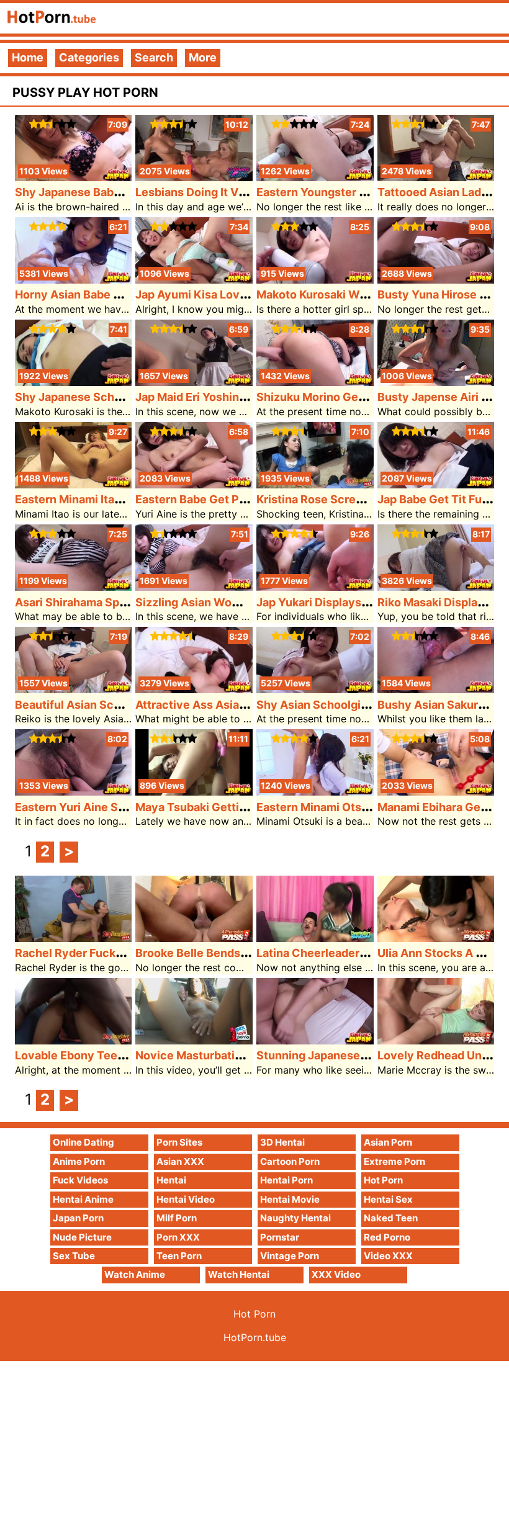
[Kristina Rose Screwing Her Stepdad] (315, 484)
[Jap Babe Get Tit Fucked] (436, 484)
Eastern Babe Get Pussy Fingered (225, 499)
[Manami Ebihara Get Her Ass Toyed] (436, 791)
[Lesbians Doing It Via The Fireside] (194, 177)
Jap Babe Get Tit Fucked (442, 499)
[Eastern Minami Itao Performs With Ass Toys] (73, 484)
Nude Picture (82, 1237)
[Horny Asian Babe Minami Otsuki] (73, 279)
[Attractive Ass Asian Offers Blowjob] (194, 689)
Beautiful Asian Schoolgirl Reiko (101, 704)
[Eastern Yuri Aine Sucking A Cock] (73, 791)
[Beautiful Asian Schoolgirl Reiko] (73, 689)
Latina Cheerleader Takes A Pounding (357, 952)
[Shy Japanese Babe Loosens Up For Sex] (73, 177)
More (203, 57)
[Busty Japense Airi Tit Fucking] (436, 381)
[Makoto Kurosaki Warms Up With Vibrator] (315, 279)
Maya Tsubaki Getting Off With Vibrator (241, 807)
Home (27, 57)
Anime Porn (79, 1161)
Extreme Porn (394, 1161)
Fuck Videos (80, 1180)
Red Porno (387, 1237)
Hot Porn (383, 1180)
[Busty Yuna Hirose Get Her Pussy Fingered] (436, 279)
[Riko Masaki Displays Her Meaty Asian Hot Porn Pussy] (436, 586)
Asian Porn (388, 1142)
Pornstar (279, 1237)
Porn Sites (179, 1142)
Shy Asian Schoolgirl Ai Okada (337, 704)
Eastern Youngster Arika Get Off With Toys (371, 192)
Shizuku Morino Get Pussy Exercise (352, 396)
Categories (89, 57)
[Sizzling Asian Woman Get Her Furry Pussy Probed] (194, 586)
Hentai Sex (388, 1199)
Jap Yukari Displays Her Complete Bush (362, 602)
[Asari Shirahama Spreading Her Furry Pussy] (73, 586)
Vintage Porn (289, 1256)
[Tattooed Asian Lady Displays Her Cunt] (436, 177)
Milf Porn (176, 1218)
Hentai (171, 1180)
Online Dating (83, 1142)
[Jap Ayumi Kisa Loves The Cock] (194, 279)
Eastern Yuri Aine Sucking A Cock (105, 807)
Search (154, 57)
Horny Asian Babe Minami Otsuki (102, 294)
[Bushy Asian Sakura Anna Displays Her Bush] (436, 689)
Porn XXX (178, 1237)
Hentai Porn (286, 1180)
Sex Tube (74, 1256)
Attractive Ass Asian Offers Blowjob (232, 704)
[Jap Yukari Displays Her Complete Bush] (315, 586)
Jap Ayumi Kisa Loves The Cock (221, 294)
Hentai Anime (83, 1199)
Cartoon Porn (290, 1161)
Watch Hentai (238, 1274)
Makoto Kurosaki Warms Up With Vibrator (367, 294)
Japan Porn (78, 1218)
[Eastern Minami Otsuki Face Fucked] (315, 791)
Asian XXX (180, 1161)
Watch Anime (134, 1274)
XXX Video (336, 1274)
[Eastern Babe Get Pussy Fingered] (194, 484)
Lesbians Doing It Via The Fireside (226, 192)
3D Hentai (282, 1142)
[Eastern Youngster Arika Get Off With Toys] (315, 177)
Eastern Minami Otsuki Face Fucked (352, 807)
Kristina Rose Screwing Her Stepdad (353, 499)
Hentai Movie (290, 1199)
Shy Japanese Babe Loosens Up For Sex (122, 192)
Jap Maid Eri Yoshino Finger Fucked (230, 396)
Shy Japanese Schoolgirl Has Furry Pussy (126, 396)
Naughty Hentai (295, 1218)
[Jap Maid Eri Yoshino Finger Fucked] (194, 381)
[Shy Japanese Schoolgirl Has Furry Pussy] (73, 381)
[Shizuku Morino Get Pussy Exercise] (315, 381)
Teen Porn (179, 1256)
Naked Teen (391, 1218)
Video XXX (388, 1256)
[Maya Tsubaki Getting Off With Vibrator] (194, 791)
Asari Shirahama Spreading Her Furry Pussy (132, 602)
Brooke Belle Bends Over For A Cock (233, 952)
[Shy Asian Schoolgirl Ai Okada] (315, 689)
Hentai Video (185, 1199)
